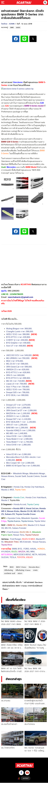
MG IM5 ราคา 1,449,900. (17, 433)
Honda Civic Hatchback (35, 497)
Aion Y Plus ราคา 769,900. (18, 387)
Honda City (18, 487)
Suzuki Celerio (33, 476)
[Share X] (33, 39)
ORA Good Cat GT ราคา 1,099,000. (21, 410)
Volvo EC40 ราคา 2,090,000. (18, 454)
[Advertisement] (24, 61)
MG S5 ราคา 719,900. (15, 381)
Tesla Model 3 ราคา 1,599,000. (19, 439)
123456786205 (16, 294)
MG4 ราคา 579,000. (14, 361)
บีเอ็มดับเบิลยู (8, 570)
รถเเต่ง (35, 570)
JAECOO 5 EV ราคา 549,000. (19, 355)
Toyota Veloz (40, 521)
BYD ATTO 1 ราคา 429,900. (18, 337)
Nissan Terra (18, 535)
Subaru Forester (19, 528)
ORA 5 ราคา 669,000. (15, 375)
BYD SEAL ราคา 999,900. (17, 395)
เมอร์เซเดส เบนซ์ (9, 573)
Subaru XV (10, 514)
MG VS (36, 511)
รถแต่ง (18, 27)
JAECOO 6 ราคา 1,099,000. (18, 408)
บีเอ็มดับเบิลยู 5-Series (23, 570)
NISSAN (42, 554)
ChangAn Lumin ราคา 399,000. (19, 331)
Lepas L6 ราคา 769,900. (17, 384)
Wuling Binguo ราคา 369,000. (19, 329)
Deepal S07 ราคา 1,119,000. (18, 419)
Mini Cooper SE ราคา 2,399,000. (20, 463)
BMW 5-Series (21, 567)
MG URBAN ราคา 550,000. (18, 358)
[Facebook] (21, 772)
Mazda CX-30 (26, 511)
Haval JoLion (32, 508)
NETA (34, 554)
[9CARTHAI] (24, 2)
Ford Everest (13, 532)
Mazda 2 (5, 490)
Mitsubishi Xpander (29, 518)
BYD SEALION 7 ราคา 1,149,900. (21, 422)
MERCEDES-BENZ (22, 554)
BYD (20, 549)
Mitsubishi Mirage (20, 473)
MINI (32, 552)
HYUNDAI (5, 552)
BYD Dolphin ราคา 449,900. (18, 343)
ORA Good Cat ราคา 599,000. (19, 367)
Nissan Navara (39, 542)
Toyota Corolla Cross (26, 514)
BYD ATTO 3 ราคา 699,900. (18, 378)
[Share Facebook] (15, 39)
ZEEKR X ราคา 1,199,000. (17, 416)
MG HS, (8, 528)
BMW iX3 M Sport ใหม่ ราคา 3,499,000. (23, 466)
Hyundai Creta (14, 518)
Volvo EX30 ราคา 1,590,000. (19, 436)
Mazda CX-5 (33, 525)
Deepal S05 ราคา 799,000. (18, 392)
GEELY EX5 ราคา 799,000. (18, 389)
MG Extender (25, 542)
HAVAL (33, 549)
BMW (12, 27)
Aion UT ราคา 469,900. (16, 346)
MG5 (12, 490)
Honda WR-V (19, 508)
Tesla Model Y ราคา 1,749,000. (19, 442)
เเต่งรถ (20, 573)
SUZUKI (5, 557)
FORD (26, 549)
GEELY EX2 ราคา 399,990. (18, 334)
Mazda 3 (5, 500)
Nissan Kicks (13, 511)
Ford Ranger (15, 539)
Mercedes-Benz (34, 567)
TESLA (13, 557)
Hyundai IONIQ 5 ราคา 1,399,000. (21, 430)
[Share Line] (24, 39)
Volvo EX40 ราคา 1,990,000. (18, 445)
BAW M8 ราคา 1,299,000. (17, 428)
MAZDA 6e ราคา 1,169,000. (18, 413)
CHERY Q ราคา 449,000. (17, 340)
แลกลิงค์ (25, 778)
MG (27, 552)
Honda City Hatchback (34, 487)
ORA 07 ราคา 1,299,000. (17, 425)
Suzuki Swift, (20, 476)
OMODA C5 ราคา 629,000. (18, 369)
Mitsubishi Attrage (37, 473)
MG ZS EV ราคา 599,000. (17, 364)
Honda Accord (20, 504)
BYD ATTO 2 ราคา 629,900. (18, 372)
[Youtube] (27, 772)
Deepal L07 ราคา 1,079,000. (18, 405)
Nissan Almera (7, 476)
